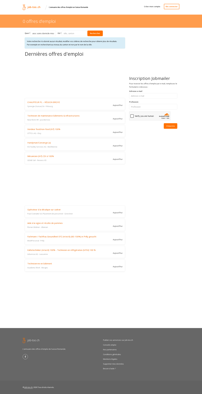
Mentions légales (110, 359)
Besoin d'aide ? (109, 368)
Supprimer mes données (113, 364)
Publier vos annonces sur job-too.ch (118, 340)
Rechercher (95, 33)
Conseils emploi (109, 345)
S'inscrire (170, 126)
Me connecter (172, 6)
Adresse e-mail (135, 91)
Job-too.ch (28, 387)
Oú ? (59, 33)
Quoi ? (27, 33)
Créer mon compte (152, 6)
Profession (133, 102)
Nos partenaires (110, 349)
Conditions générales (112, 354)
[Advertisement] (75, 77)
